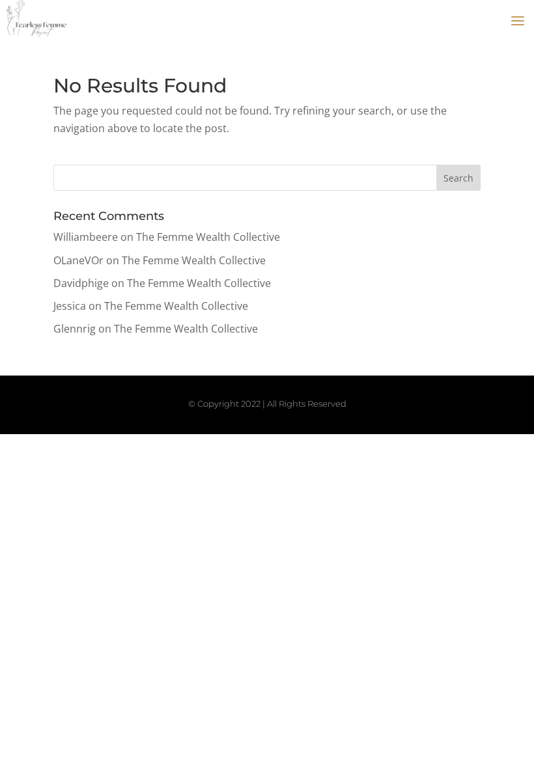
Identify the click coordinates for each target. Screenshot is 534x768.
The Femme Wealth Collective (208, 237)
